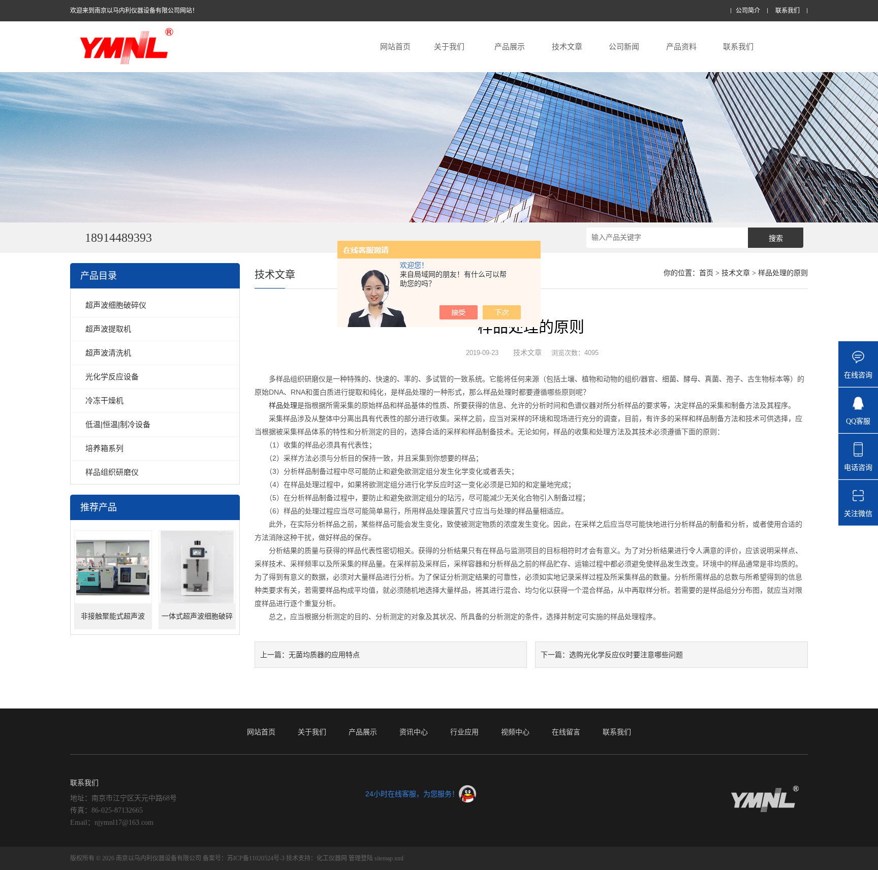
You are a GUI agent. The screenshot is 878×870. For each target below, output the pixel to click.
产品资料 (681, 46)
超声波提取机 (108, 329)
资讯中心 (413, 732)
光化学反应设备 (112, 376)
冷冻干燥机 (104, 400)
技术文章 (567, 46)
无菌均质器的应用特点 (324, 655)
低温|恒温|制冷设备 (117, 424)
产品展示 (509, 46)
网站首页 (395, 46)
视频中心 (515, 732)
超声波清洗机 (108, 352)
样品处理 (283, 405)
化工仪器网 (332, 858)
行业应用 (464, 732)
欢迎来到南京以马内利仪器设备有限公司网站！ (134, 10)
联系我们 (787, 11)
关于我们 (449, 46)
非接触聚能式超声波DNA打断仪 (113, 621)
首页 (706, 273)
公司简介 (748, 11)
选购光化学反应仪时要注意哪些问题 (626, 655)
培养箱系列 (104, 448)
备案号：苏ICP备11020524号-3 (244, 858)
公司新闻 (624, 46)
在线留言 (566, 732)
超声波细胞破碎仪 (115, 305)
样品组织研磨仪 (112, 472)
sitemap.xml (388, 858)
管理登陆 (361, 858)
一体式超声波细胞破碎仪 (197, 621)
